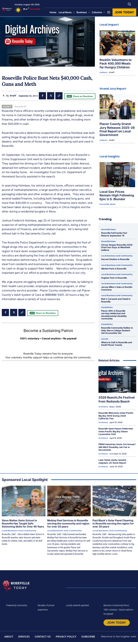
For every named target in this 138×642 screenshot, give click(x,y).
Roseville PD (20, 106)
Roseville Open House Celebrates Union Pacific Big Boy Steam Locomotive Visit (115, 431)
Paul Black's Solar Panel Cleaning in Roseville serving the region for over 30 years (113, 523)
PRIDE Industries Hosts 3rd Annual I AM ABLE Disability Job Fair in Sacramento (116, 447)
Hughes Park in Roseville (114, 277)
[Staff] (4, 96)
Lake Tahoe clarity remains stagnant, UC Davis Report (112, 461)
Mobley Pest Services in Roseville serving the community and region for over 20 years (68, 523)
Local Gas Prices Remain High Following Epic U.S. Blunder (117, 195)
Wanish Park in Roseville (113, 268)
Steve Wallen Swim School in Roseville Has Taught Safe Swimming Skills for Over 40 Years (23, 523)
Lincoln (104, 339)
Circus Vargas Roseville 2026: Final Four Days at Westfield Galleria (117, 247)
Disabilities (107, 307)
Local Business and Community (116, 256)
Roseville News (108, 204)
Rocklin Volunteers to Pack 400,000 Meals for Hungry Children (116, 63)
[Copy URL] (59, 95)
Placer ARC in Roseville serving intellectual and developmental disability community (114, 314)
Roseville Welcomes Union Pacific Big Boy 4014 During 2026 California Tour (115, 416)
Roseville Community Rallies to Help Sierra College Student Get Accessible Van (117, 330)
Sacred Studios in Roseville (115, 259)
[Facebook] (42, 95)
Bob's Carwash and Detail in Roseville (115, 300)
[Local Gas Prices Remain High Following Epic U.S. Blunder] (117, 174)
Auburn (104, 72)
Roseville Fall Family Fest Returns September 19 (114, 234)
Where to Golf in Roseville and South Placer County (116, 343)
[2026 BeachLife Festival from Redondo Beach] (117, 379)
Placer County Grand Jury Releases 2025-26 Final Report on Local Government (117, 129)
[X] (50, 95)
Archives (103, 407)
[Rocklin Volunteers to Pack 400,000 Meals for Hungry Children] (117, 42)
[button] (129, 4)
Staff (13, 95)
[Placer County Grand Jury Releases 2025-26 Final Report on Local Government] (117, 106)
